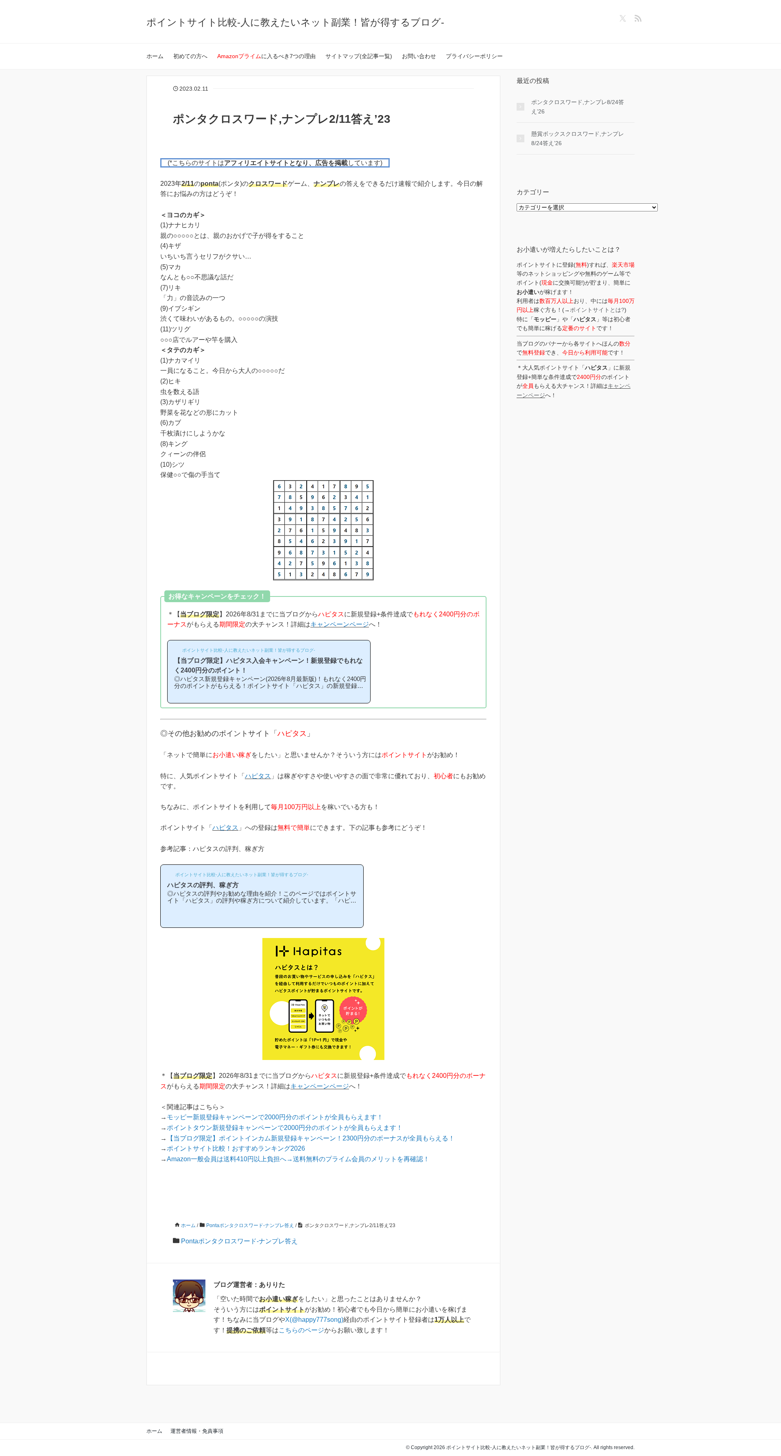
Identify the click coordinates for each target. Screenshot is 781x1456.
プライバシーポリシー (474, 56)
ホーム (155, 56)
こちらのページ (301, 1330)
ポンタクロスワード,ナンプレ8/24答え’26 (577, 106)
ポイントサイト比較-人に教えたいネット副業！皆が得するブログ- (295, 22)
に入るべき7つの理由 (266, 56)
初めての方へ (190, 56)
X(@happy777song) (314, 1319)
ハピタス (258, 776)
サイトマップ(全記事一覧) (358, 56)
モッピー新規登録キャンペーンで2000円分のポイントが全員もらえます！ (275, 1117)
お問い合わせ (419, 56)
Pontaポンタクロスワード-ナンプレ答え (239, 1241)
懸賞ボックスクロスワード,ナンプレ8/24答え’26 (577, 138)
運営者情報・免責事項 (196, 1431)
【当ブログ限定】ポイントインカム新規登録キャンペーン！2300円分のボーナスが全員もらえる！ (311, 1138)
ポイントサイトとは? (597, 310)
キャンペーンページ (339, 624)
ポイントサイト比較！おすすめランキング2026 (236, 1148)
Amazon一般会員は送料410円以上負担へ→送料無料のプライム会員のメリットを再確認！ (298, 1159)
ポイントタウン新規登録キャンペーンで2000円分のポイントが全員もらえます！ (285, 1127)
